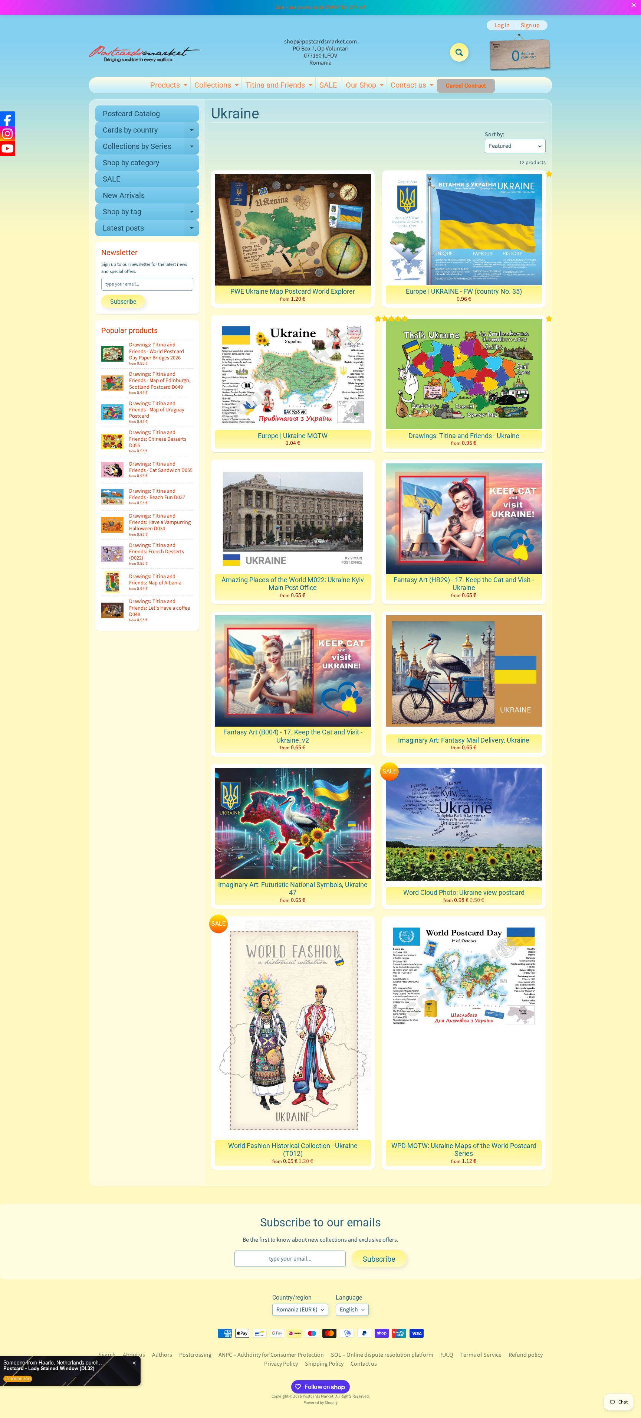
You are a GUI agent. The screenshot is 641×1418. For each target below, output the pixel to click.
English (349, 1309)
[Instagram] (7, 133)
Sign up (530, 25)
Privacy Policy (281, 1364)
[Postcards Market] (144, 52)
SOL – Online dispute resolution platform (382, 1355)
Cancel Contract (466, 85)
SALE (328, 85)
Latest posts (151, 230)
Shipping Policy (324, 1364)
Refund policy (526, 1355)
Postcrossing (195, 1355)
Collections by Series (151, 148)
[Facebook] (7, 118)
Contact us (413, 86)
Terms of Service (481, 1355)
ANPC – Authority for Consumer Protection (271, 1355)
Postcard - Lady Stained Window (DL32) (91, 1368)
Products (169, 86)
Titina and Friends (280, 86)
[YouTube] (7, 148)
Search (107, 1355)
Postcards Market (318, 1396)
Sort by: (494, 134)
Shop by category (131, 162)
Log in (502, 25)
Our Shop (365, 86)
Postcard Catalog (131, 113)
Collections (217, 86)
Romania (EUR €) (297, 1309)
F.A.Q (446, 1355)
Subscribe (123, 301)
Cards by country (151, 131)
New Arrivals (124, 195)
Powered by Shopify (320, 1402)
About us (134, 1355)
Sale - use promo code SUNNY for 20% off (320, 7)
